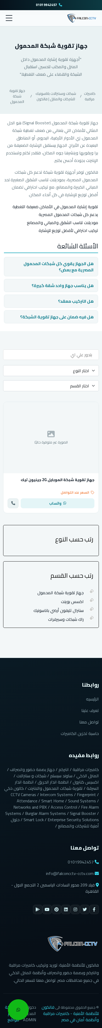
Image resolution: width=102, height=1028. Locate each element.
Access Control (64, 807)
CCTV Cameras (23, 794)
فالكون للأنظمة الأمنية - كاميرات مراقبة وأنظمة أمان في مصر (70, 1013)
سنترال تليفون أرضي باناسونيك (58, 610)
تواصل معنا (89, 722)
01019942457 (46, 5)
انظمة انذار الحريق (53, 782)
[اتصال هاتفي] (13, 503)
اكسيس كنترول (86, 782)
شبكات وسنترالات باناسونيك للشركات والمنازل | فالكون (56, 96)
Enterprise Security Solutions (73, 819)
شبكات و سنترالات (31, 776)
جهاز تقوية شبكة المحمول (17, 96)
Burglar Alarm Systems (45, 813)
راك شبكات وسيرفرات (66, 619)
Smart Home (52, 801)
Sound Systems (82, 801)
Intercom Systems (56, 794)
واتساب (55, 503)
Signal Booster (83, 813)
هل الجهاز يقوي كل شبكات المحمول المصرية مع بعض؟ (59, 266)
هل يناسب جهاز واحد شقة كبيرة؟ (63, 285)
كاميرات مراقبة (89, 96)
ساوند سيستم (61, 776)
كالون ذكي (14, 788)
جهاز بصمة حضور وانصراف (32, 769)
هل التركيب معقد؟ (76, 301)
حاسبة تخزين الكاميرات (80, 733)
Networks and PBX (30, 807)
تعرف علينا (90, 710)
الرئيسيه (92, 699)
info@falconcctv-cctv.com (70, 873)
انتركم (64, 769)
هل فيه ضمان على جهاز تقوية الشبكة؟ (57, 317)
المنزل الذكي (87, 776)
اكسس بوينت (72, 601)
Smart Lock (34, 819)
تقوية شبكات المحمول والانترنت (55, 788)
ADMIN (29, 1020)
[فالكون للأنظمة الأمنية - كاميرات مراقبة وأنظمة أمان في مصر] (81, 17)
